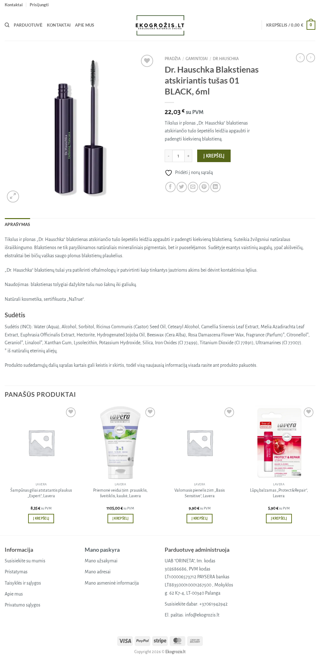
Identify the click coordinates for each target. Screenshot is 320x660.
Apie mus (84, 25)
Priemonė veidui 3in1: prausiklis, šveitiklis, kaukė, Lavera (120, 493)
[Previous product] (310, 57)
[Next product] (300, 57)
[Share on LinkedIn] (215, 187)
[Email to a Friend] (193, 187)
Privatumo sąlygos (22, 604)
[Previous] (5, 470)
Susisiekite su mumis (25, 560)
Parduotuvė (28, 25)
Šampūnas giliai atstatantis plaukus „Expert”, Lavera (41, 493)
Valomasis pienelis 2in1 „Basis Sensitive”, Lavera (199, 493)
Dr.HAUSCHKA (226, 59)
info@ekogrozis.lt (202, 614)
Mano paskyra (102, 549)
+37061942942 (213, 603)
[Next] (315, 470)
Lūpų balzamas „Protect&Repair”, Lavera (279, 493)
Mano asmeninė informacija (112, 583)
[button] (39, 4)
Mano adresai (98, 571)
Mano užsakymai (101, 560)
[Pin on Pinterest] (204, 187)
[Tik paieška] (7, 25)
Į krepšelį (214, 156)
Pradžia (173, 59)
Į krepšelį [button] (41, 518)
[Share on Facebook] (170, 187)
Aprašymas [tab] (17, 224)
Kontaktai (14, 4)
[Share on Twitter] (182, 187)
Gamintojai (197, 59)
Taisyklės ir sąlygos (23, 583)
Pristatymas (16, 571)
